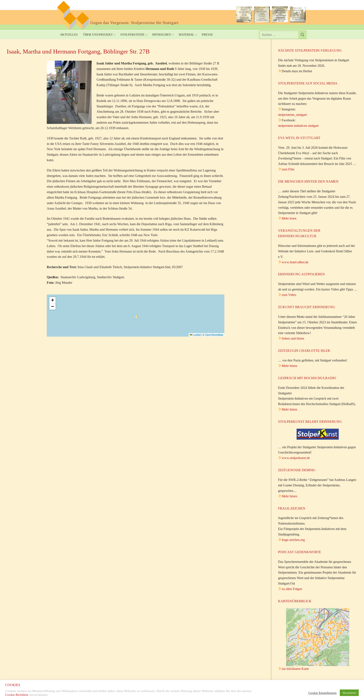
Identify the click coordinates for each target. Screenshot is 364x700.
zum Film (288, 169)
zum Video (289, 295)
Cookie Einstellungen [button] (322, 693)
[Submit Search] (302, 35)
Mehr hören (289, 366)
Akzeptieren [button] (349, 692)
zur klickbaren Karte (295, 669)
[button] (136, 317)
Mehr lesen (289, 218)
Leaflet (196, 334)
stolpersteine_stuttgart (292, 114)
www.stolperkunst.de (296, 458)
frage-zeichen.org (293, 540)
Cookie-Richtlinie (16, 694)
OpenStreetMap (214, 334)
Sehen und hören (293, 338)
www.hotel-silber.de (295, 262)
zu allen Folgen (292, 589)
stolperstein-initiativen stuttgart (298, 125)
